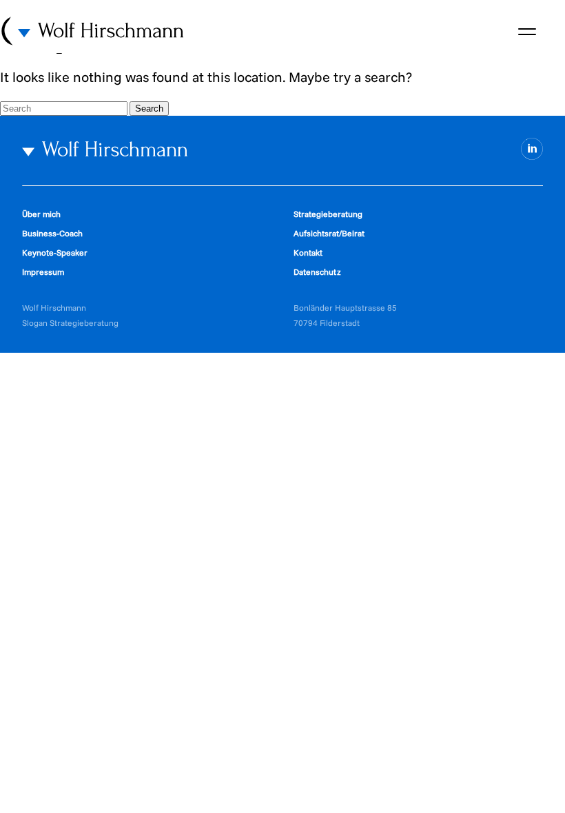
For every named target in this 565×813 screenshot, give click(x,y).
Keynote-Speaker (55, 252)
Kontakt (308, 252)
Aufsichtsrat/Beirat (329, 233)
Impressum (43, 272)
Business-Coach (52, 233)
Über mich (41, 214)
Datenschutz (317, 272)
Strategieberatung (328, 214)
